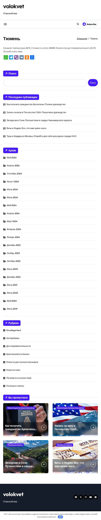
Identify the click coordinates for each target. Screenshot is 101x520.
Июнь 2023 (12, 269)
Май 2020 (12, 301)
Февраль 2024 (14, 229)
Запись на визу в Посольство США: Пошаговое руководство (36, 112)
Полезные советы (15, 386)
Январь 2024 (13, 237)
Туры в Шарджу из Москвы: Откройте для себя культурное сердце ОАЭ (41, 136)
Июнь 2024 (12, 197)
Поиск (12, 73)
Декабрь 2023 (14, 245)
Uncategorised (13, 330)
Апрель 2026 (13, 165)
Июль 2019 (12, 308)
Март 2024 (12, 221)
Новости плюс (13, 370)
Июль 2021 (12, 285)
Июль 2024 (12, 189)
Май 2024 (12, 205)
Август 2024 (13, 181)
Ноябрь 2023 (13, 253)
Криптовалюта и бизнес (18, 354)
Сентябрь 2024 (14, 173)
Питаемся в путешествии (18, 378)
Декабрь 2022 (14, 277)
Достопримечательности (18, 346)
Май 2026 (11, 157)
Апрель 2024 (13, 213)
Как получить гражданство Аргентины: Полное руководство (36, 104)
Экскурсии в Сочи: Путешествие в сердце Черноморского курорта (39, 120)
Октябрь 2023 (13, 261)
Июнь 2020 (12, 292)
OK (60, 517)
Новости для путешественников (22, 362)
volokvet (13, 6)
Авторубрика (12, 338)
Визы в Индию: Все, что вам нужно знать (26, 128)
